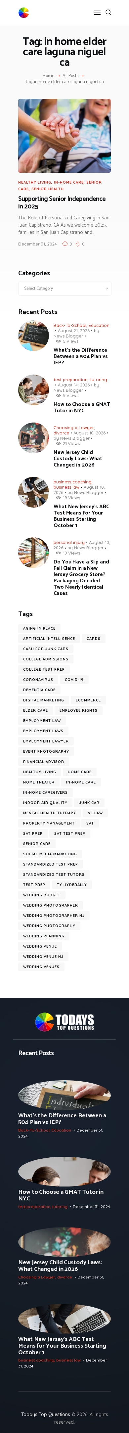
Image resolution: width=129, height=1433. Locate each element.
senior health (47, 189)
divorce (61, 432)
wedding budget (42, 895)
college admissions (45, 659)
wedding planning (43, 936)
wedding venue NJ (43, 956)
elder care (35, 710)
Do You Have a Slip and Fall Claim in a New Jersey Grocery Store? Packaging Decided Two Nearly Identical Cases (81, 578)
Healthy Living (34, 182)
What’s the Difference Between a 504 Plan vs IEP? (81, 356)
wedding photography (49, 925)
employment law (42, 720)
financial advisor (43, 761)
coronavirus (38, 679)
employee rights (79, 710)
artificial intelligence (49, 638)
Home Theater (39, 782)
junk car (89, 802)
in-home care (69, 182)
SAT (90, 823)
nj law (95, 813)
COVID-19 (74, 679)
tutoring (98, 379)
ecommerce (88, 700)
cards (94, 638)
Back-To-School (70, 325)
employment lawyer (46, 741)
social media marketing (50, 854)
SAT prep (33, 833)
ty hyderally (72, 884)
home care (80, 772)
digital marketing (43, 700)
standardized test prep (50, 864)
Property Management (49, 823)
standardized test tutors (54, 874)
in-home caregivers (45, 792)
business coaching (73, 481)
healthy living (39, 772)
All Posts (70, 76)
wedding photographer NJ (54, 915)
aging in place (39, 628)
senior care (37, 843)
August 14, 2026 (74, 384)
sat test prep (69, 833)
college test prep (44, 669)
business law (66, 487)
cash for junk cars (45, 649)
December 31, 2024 (37, 243)
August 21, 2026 (74, 330)
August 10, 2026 (89, 432)
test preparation (71, 379)
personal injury (69, 542)
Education (99, 325)
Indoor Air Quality (45, 802)
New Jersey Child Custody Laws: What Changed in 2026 (78, 458)
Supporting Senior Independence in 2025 (62, 203)
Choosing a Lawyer (74, 427)
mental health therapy (49, 813)
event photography (46, 751)
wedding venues (41, 966)
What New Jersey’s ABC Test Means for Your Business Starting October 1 (81, 516)
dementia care (39, 690)
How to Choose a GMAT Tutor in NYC (82, 407)
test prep (34, 884)
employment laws (43, 731)
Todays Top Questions (45, 1414)
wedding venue (40, 946)
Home (48, 76)
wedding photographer (50, 905)
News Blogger (68, 335)
